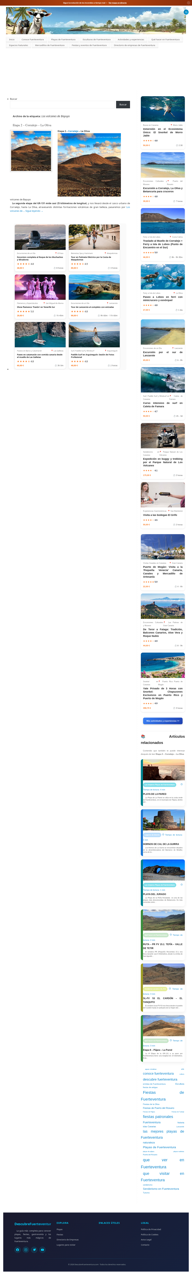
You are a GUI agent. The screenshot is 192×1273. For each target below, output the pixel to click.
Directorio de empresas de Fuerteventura (134, 45)
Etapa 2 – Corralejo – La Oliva (32, 125)
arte (182, 1069)
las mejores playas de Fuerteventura (162, 1134)
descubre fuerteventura (160, 1079)
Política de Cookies (149, 1234)
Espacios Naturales (18, 45)
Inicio (11, 39)
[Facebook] (17, 1250)
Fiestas (60, 1234)
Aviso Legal (146, 1239)
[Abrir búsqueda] (186, 12)
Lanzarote (180, 1127)
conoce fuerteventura (158, 1073)
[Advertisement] (96, 69)
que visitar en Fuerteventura (162, 1176)
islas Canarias (149, 1126)
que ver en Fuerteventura (162, 1163)
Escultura (179, 1084)
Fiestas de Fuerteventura (162, 1095)
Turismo (146, 1193)
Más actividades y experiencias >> (162, 721)
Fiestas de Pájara (149, 1112)
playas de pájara (148, 1151)
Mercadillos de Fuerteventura (50, 45)
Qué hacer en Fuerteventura (165, 39)
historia (181, 1122)
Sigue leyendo (34, 210)
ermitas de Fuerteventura (154, 1084)
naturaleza (149, 1142)
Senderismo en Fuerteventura (161, 1188)
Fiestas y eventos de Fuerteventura (89, 45)
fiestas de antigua (150, 1087)
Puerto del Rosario (150, 1155)
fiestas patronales (158, 1116)
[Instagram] (26, 1250)
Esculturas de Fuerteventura (97, 39)
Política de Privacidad (151, 1229)
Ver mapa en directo (118, 3)
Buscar (13, 98)
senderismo (147, 1185)
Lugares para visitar (66, 1244)
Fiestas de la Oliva (151, 1104)
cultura (181, 1074)
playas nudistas (178, 1151)
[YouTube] (42, 1250)
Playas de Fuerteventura (63, 39)
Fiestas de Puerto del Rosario (158, 1108)
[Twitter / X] (34, 1250)
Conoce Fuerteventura (33, 39)
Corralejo (73, 131)
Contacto (145, 1244)
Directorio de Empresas (68, 1239)
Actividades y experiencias (131, 39)
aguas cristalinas (151, 1069)
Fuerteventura (152, 1122)
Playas (60, 1229)
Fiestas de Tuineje (178, 1112)
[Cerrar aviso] (188, 3)
